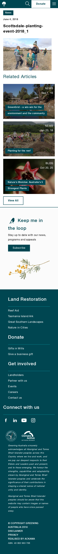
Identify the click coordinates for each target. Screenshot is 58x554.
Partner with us (17, 381)
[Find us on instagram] (33, 421)
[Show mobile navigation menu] (54, 4)
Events (12, 386)
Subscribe (19, 248)
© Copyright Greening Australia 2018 (23, 525)
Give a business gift (20, 354)
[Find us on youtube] (24, 421)
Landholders (16, 375)
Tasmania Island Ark (20, 316)
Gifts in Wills (16, 348)
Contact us (15, 398)
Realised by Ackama (21, 539)
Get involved (22, 364)
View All (13, 200)
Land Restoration (27, 299)
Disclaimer (15, 531)
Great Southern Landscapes (25, 322)
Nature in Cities (18, 328)
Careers (13, 392)
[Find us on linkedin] (15, 421)
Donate (41, 4)
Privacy (13, 535)
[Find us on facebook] (5, 421)
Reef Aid (13, 310)
